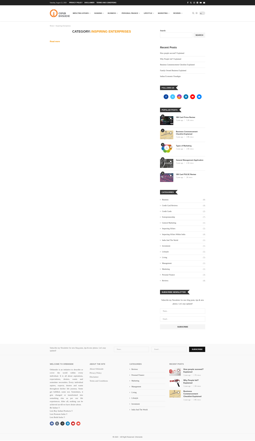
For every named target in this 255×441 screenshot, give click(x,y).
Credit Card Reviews (183, 206)
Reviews (177, 13)
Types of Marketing (184, 146)
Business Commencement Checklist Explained (177, 65)
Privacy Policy (75, 3)
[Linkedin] (197, 3)
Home (52, 26)
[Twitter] (191, 3)
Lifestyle (148, 13)
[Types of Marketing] (166, 149)
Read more (55, 41)
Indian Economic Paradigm (170, 76)
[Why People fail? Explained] (175, 383)
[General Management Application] (166, 163)
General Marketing (183, 223)
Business (112, 13)
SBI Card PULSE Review (186, 174)
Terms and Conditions (106, 3)
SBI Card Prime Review (185, 117)
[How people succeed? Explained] (175, 372)
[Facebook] (187, 3)
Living (183, 257)
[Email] (204, 3)
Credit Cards (183, 211)
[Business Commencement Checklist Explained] (166, 134)
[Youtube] (201, 3)
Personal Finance (130, 13)
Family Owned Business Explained (173, 71)
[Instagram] (194, 3)
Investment (183, 246)
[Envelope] (78, 424)
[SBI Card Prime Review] (166, 120)
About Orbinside (96, 369)
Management (183, 263)
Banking (98, 13)
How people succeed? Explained (172, 53)
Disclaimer (89, 3)
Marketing (163, 13)
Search (162, 31)
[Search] (193, 13)
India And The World (183, 240)
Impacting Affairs (81, 13)
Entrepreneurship (183, 217)
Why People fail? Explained (170, 59)
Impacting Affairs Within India (183, 234)
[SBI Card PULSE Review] (166, 177)
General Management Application (190, 160)
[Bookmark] (196, 13)
